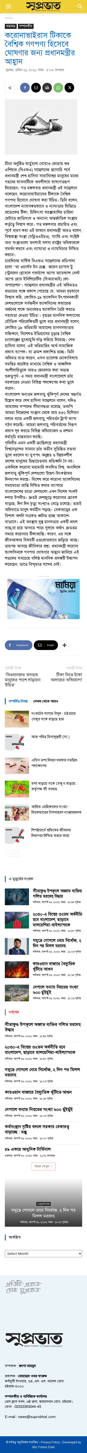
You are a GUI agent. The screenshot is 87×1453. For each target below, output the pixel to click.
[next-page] (16, 854)
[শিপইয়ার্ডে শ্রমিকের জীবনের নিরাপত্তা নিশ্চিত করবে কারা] (17, 835)
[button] (8, 6)
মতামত (9, 18)
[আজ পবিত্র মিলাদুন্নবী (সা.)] (17, 742)
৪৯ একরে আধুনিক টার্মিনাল (28, 1149)
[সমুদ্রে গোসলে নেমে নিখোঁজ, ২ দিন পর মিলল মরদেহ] (17, 946)
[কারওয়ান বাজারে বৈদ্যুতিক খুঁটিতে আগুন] (17, 969)
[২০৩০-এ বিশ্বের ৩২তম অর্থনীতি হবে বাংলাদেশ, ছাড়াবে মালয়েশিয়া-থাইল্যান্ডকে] (17, 920)
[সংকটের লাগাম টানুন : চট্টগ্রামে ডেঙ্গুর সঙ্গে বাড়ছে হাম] (17, 719)
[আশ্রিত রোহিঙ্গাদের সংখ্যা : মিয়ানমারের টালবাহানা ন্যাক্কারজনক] (17, 812)
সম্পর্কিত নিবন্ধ (18, 701)
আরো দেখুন (41, 1166)
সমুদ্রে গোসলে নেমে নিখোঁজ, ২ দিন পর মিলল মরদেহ (57, 943)
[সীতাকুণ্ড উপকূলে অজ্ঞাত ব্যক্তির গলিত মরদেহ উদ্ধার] (17, 896)
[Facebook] (25, 88)
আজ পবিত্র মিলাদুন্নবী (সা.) (50, 737)
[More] (64, 645)
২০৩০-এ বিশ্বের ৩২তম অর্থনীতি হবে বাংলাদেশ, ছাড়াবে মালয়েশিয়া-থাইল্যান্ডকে (57, 920)
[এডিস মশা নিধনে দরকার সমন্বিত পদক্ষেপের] (17, 765)
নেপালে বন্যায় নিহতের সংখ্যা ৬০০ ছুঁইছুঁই (39, 1109)
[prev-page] (8, 854)
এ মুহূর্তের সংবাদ (43, 1203)
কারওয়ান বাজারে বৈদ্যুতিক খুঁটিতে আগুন (38, 1092)
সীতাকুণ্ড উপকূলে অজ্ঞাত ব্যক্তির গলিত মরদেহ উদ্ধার (57, 893)
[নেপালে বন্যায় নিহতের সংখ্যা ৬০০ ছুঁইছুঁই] (17, 993)
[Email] (36, 88)
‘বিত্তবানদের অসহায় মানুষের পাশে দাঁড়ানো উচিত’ (23, 680)
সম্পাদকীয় (25, 26)
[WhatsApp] (58, 88)
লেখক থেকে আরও (45, 701)
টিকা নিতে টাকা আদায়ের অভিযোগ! (66, 677)
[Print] (47, 88)
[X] (69, 88)
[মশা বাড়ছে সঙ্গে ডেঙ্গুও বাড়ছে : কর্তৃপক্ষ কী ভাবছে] (17, 789)
